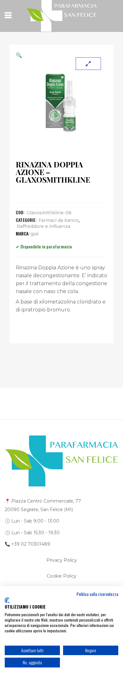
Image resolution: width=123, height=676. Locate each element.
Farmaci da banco (58, 220)
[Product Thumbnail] (88, 63)
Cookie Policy (61, 576)
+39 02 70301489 (30, 544)
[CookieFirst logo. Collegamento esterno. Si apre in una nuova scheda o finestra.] (7, 600)
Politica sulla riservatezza (97, 594)
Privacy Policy (61, 560)
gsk (35, 234)
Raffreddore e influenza (43, 226)
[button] (61, 55)
